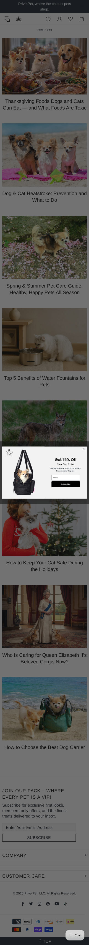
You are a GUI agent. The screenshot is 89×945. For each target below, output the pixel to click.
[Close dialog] (84, 449)
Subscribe (65, 484)
